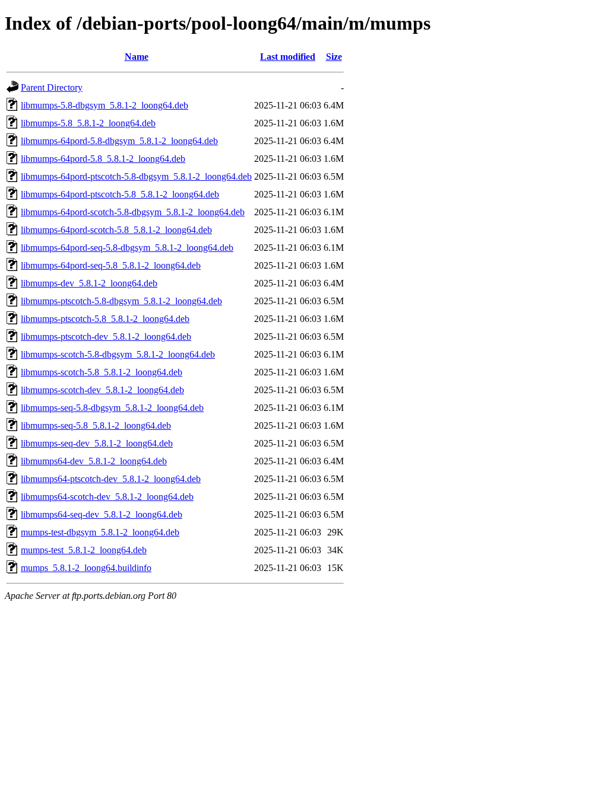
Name (136, 57)
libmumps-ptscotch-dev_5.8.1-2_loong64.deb (106, 336)
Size (334, 57)
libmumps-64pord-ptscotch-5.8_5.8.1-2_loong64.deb (120, 194)
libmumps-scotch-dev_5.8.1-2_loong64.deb (102, 390)
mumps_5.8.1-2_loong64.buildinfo (86, 568)
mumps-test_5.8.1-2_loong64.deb (84, 550)
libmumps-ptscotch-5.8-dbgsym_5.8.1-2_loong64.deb (121, 301)
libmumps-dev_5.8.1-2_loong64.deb (89, 283)
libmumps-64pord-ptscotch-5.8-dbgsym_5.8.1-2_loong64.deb (136, 176)
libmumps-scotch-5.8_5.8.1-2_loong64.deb (101, 372)
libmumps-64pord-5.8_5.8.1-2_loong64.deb (103, 159)
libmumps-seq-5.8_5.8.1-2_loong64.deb (96, 425)
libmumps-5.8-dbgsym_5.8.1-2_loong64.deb (104, 105)
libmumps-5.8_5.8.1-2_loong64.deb (88, 123)
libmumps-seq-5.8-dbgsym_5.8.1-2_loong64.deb (112, 408)
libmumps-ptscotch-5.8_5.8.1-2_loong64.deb (105, 319)
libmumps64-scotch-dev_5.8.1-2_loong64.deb (107, 497)
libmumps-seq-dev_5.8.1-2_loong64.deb (97, 443)
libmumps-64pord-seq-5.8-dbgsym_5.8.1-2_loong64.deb (127, 248)
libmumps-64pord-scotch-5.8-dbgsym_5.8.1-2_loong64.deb (133, 212)
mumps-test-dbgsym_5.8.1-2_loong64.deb (100, 532)
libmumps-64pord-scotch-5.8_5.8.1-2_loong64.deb (116, 230)
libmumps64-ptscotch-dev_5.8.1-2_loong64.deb (111, 479)
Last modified (287, 57)
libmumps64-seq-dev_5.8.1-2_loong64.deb (101, 514)
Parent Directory (52, 87)
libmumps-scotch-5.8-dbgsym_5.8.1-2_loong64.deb (118, 354)
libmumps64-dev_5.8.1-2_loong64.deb (94, 461)
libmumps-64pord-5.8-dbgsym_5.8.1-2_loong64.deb (119, 141)
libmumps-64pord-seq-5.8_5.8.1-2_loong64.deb (111, 265)
